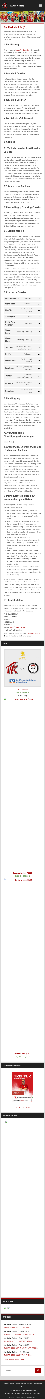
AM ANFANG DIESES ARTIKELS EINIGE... (19, 1341)
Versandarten (21, 1383)
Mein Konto (17, 1390)
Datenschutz (19, 1394)
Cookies (28, 1394)
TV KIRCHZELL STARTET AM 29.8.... (17, 1327)
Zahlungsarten (8, 1383)
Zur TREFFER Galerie (22, 1107)
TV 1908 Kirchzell (17, 6)
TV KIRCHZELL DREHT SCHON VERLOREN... (21, 1348)
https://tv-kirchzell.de (22, 50)
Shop (10, 1390)
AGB (22, 1387)
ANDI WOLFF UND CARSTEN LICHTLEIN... (20, 1334)
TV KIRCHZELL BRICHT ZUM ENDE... (18, 1355)
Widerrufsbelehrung (34, 1383)
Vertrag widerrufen (30, 1390)
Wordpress (36, 1394)
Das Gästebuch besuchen (14, 1359)
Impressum (8, 1394)
